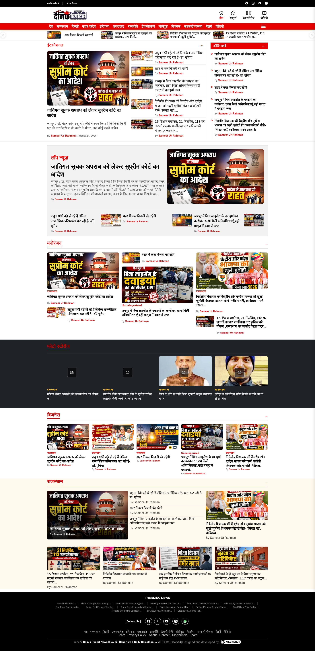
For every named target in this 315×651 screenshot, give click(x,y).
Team (121, 635)
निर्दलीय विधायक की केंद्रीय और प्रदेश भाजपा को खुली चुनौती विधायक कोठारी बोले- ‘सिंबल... (245, 461)
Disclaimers (179, 635)
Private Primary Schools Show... (212, 607)
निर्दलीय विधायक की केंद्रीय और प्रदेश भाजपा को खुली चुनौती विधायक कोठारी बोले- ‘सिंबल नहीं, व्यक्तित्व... (236, 528)
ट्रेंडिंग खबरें (219, 45)
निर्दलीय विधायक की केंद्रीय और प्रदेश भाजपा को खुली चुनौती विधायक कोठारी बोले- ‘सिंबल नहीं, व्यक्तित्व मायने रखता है (240, 125)
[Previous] (3, 35)
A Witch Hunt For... (66, 603)
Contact (164, 635)
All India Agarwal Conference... (239, 603)
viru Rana (72, 3)
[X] (253, 3)
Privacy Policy (137, 635)
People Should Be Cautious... (127, 611)
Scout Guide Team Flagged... (130, 603)
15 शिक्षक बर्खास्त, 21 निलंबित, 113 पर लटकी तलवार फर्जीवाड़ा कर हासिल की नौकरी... (71, 578)
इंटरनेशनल (55, 45)
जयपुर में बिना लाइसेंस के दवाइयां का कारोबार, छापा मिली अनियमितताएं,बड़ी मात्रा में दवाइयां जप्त (240, 104)
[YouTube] (259, 3)
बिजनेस (175, 26)
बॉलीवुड (163, 26)
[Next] (312, 35)
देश (51, 26)
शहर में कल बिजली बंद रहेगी (231, 87)
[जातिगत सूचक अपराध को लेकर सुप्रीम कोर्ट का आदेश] (88, 78)
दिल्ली (75, 26)
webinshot (53, 3)
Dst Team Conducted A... (68, 607)
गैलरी (209, 26)
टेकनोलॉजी (148, 26)
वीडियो (220, 26)
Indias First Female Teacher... (100, 607)
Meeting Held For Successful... (165, 603)
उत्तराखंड (118, 26)
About (153, 635)
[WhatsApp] (185, 621)
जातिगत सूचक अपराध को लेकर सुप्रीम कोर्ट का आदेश (80, 296)
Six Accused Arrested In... (159, 611)
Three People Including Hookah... (137, 607)
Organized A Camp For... (189, 611)
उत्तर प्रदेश (89, 26)
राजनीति (133, 26)
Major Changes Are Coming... (96, 603)
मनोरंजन (54, 243)
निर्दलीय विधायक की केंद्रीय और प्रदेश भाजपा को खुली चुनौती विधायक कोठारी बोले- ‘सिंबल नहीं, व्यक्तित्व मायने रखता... (229, 301)
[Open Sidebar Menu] (263, 26)
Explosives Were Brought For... (175, 607)
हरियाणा (104, 26)
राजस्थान (62, 26)
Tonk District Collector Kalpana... (202, 603)
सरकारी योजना (193, 26)
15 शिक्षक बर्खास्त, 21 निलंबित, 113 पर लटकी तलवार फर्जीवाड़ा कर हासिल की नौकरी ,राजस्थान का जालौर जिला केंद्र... (241, 322)
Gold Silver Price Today (245, 607)
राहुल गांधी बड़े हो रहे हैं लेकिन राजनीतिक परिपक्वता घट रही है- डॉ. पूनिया (72, 221)
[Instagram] (266, 3)
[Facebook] (246, 3)
